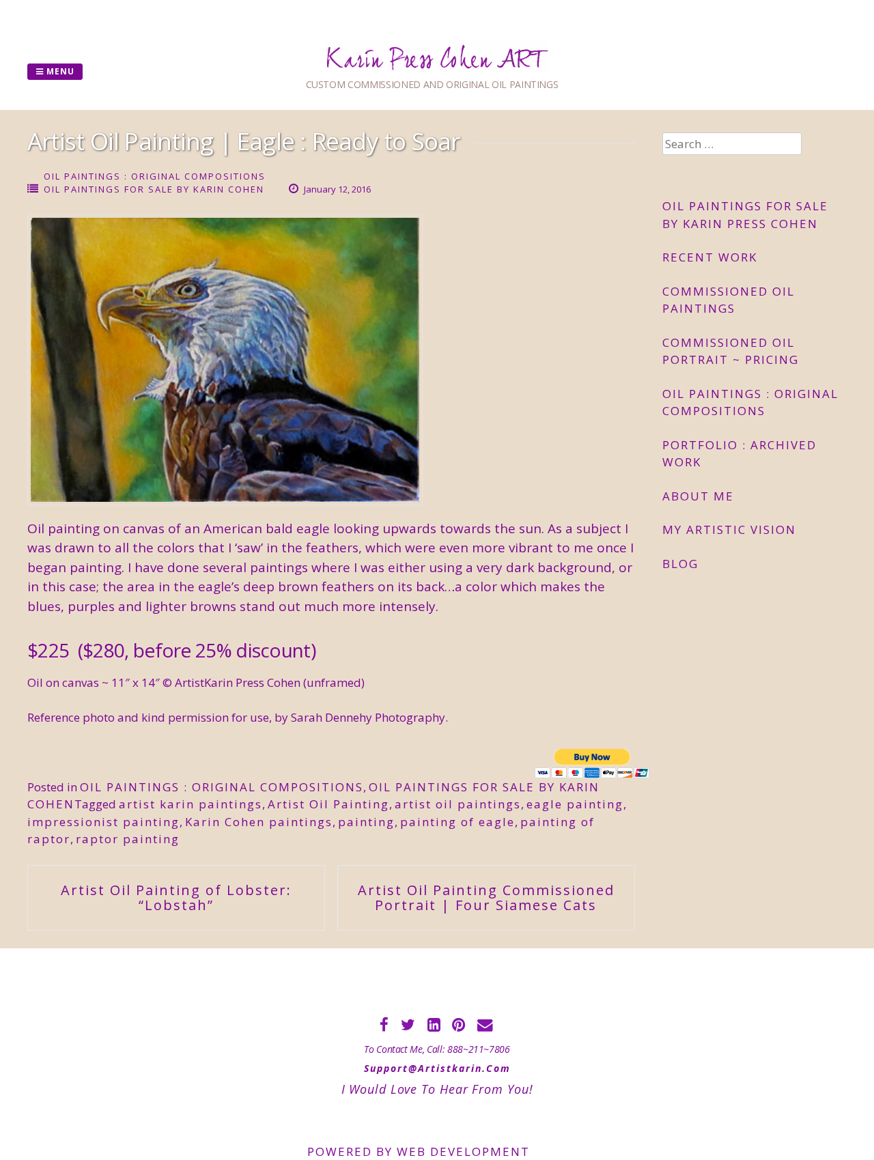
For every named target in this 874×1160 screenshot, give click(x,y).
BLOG (680, 563)
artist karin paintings (190, 804)
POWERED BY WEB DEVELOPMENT (418, 1151)
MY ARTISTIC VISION (729, 529)
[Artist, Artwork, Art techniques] (437, 68)
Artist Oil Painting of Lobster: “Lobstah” (176, 897)
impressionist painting (103, 822)
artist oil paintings (458, 804)
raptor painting (128, 839)
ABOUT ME (698, 496)
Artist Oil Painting (328, 804)
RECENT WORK (709, 257)
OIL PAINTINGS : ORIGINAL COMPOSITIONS (155, 176)
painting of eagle (457, 822)
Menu (59, 71)
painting (366, 822)
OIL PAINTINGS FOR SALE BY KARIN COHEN (154, 189)
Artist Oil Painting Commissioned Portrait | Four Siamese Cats (486, 897)
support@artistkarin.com (437, 1068)
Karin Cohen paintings (259, 822)
